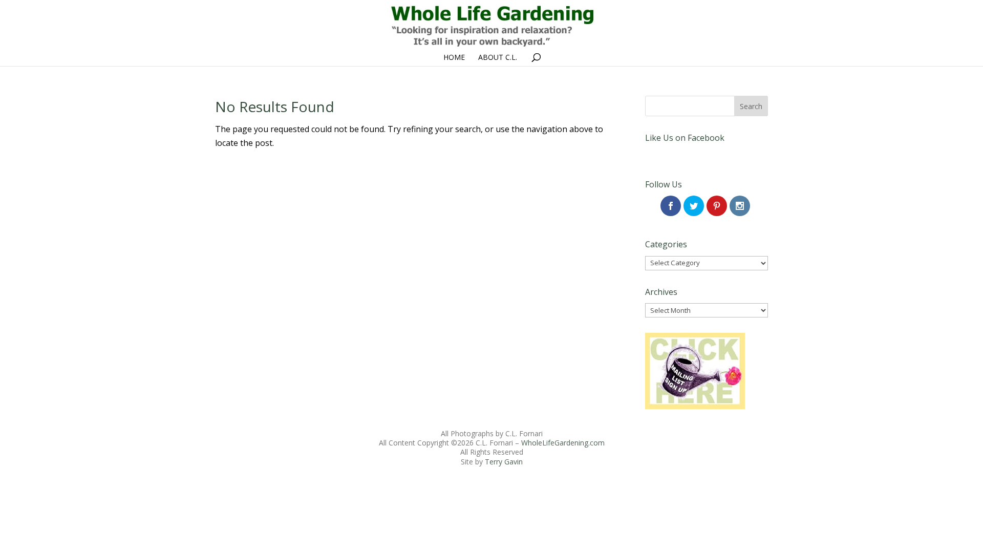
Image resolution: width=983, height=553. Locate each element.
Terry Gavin (504, 461)
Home (454, 58)
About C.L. (497, 58)
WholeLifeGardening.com (563, 443)
